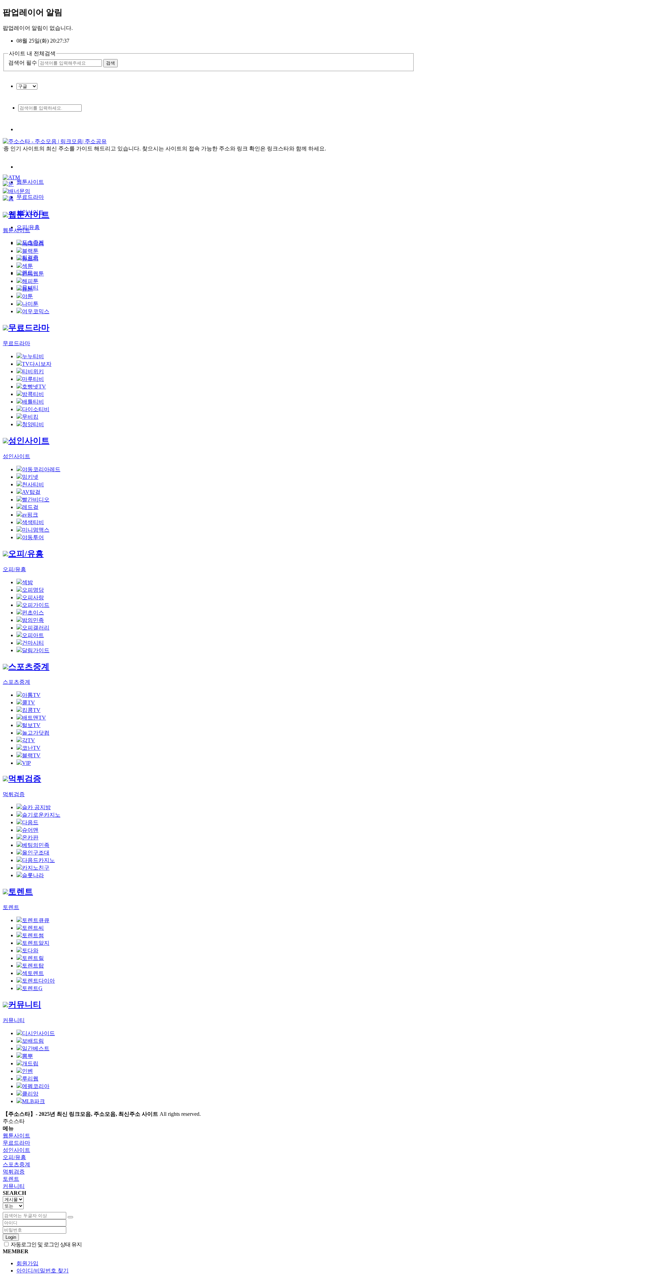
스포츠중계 (28, 666)
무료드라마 (30, 197)
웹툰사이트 (30, 182)
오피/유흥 (26, 553)
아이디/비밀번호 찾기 (42, 1270)
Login (10, 1237)
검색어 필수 (22, 63)
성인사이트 (28, 440)
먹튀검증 (24, 778)
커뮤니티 (24, 1004)
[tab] (329, 1136)
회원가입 (27, 1263)
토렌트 (20, 891)
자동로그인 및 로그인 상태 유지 (46, 1244)
